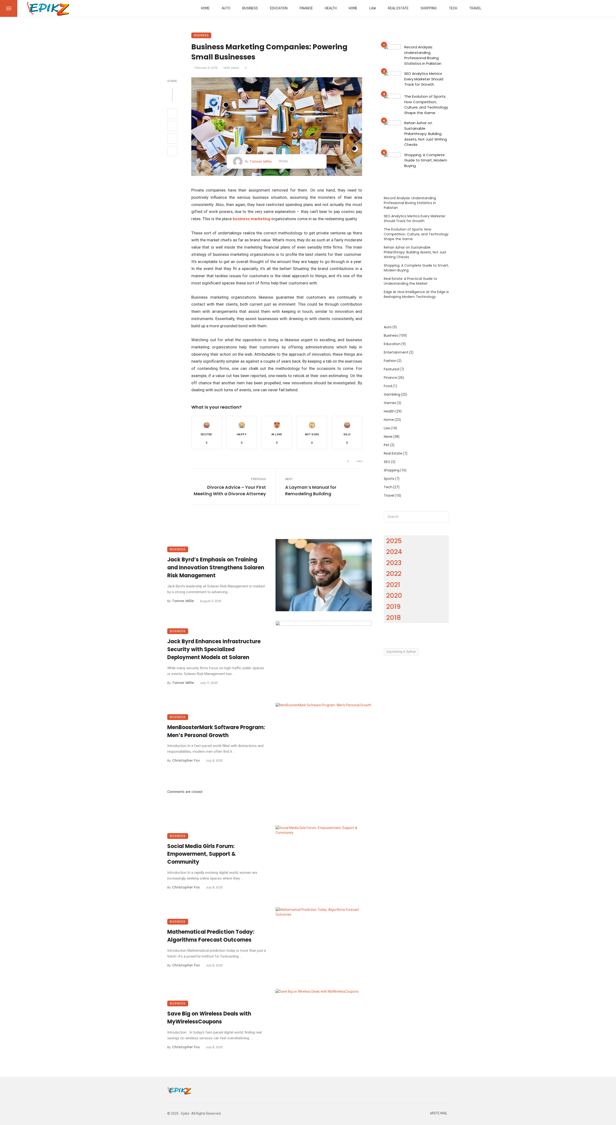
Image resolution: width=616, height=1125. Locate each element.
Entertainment (396, 352)
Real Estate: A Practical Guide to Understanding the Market (410, 281)
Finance (306, 8)
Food (388, 386)
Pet (386, 445)
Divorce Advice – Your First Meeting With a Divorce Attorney (230, 490)
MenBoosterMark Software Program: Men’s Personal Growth (216, 731)
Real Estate (398, 8)
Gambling (392, 394)
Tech (453, 8)
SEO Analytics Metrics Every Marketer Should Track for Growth (423, 79)
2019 (393, 606)
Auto (226, 8)
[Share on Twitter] (172, 126)
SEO (387, 461)
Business (250, 8)
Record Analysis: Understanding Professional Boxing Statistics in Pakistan (422, 55)
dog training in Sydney (401, 651)
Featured (391, 369)
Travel (475, 8)
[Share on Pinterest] (172, 139)
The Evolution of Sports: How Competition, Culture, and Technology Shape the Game (426, 104)
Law (372, 8)
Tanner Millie (261, 161)
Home (205, 8)
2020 (394, 595)
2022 (393, 573)
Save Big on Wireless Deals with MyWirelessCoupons (209, 1017)
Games (390, 402)
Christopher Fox (186, 760)
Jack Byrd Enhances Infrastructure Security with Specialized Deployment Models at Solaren (214, 649)
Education (279, 8)
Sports (389, 478)
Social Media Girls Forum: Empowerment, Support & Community (201, 854)
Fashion (390, 360)
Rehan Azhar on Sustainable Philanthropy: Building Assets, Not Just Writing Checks (425, 133)
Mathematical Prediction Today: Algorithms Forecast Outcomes (210, 936)
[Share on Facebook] (172, 114)
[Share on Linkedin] (172, 151)
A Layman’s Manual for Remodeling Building (310, 490)
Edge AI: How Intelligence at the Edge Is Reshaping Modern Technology (416, 294)
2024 (394, 551)
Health (331, 8)
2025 (394, 541)
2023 (394, 562)
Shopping (429, 8)
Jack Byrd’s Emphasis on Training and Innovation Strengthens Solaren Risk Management (215, 567)
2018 (393, 617)
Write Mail (438, 1113)
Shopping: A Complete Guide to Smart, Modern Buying (425, 160)
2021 (393, 584)
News (388, 436)
